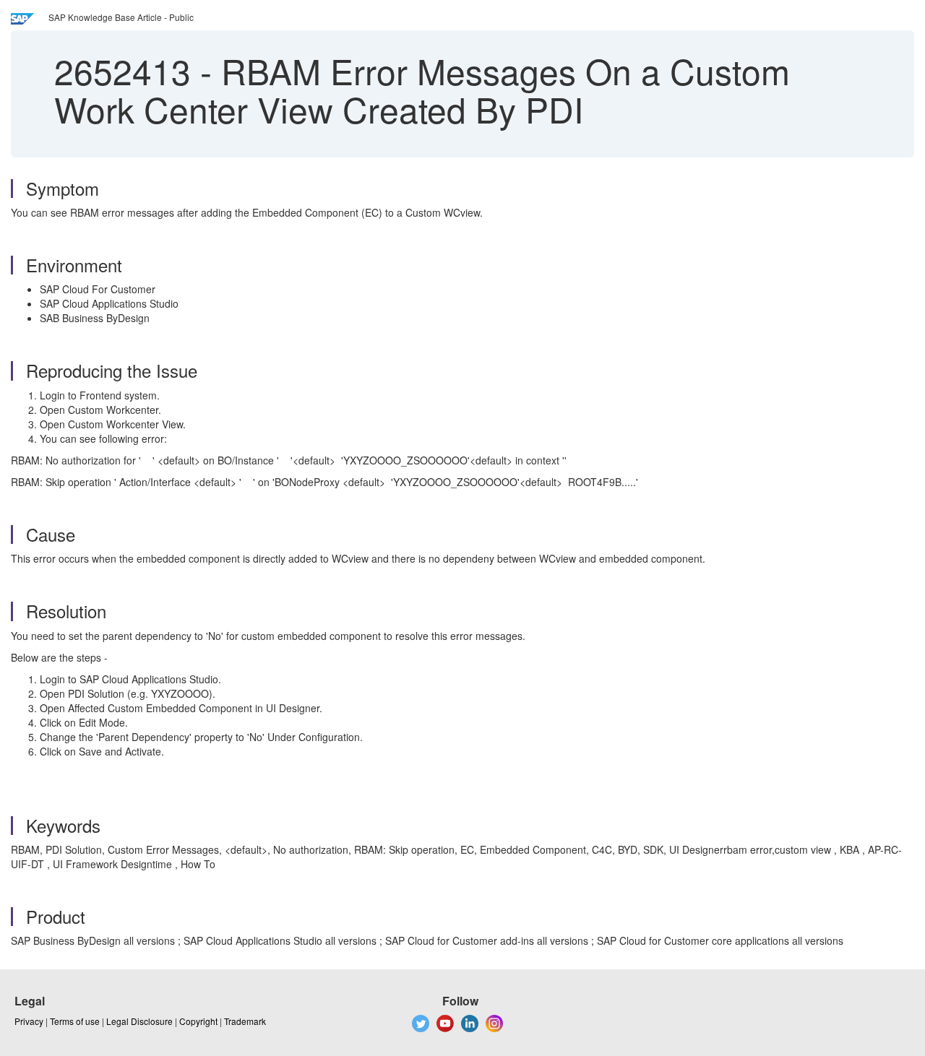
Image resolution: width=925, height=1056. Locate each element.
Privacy (28, 1021)
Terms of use (75, 1021)
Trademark (245, 1021)
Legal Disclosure (139, 1021)
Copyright (198, 1021)
